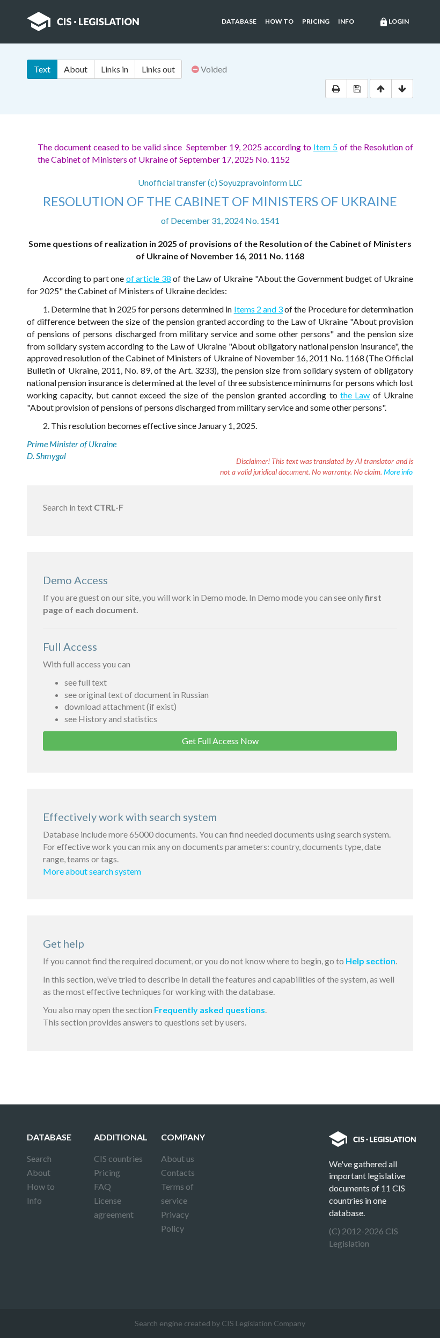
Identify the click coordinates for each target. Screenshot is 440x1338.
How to (279, 21)
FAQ (102, 1186)
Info (346, 21)
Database (239, 21)
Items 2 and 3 (258, 309)
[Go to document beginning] (381, 88)
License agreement (114, 1207)
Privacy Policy (175, 1221)
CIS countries (118, 1158)
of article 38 (148, 278)
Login (394, 22)
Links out (158, 69)
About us (177, 1158)
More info (398, 471)
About (75, 69)
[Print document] (336, 88)
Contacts (178, 1172)
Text (42, 69)
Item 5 (325, 147)
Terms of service (177, 1193)
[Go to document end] (402, 88)
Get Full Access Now (220, 741)
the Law (355, 395)
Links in (114, 69)
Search (39, 1158)
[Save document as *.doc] (357, 88)
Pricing (315, 21)
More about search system (92, 871)
